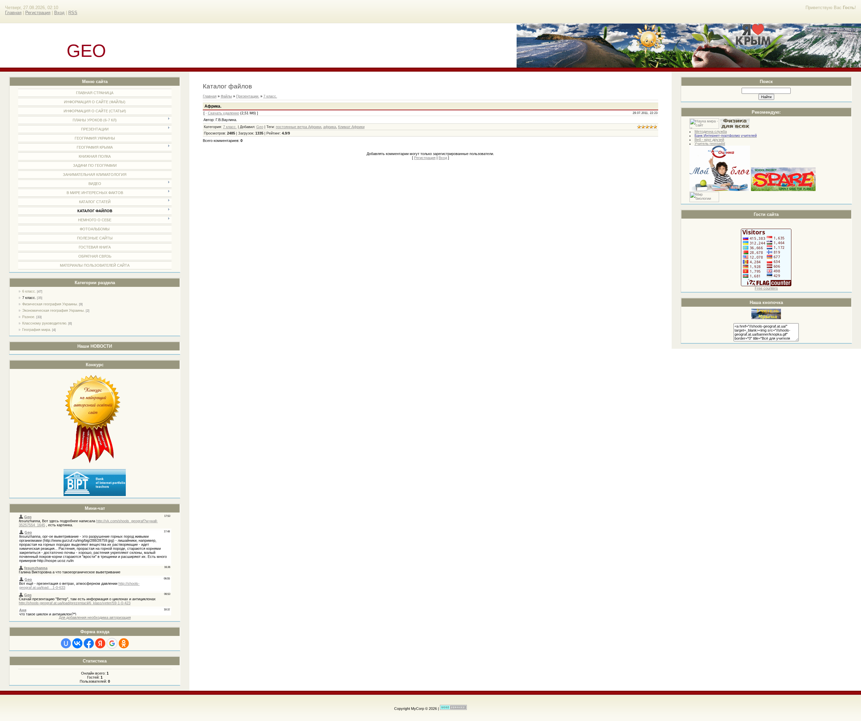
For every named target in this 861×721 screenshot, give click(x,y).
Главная (13, 12)
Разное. (28, 317)
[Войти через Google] (112, 643)
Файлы (226, 96)
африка (329, 127)
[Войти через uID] (66, 643)
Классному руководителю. (44, 323)
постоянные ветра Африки (298, 127)
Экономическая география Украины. (53, 310)
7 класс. (29, 298)
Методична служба (711, 131)
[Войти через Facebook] (89, 643)
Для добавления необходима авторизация (95, 617)
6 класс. (29, 291)
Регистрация (37, 12)
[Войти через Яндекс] (100, 643)
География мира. (36, 330)
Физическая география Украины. (50, 304)
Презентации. (247, 96)
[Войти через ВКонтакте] (77, 643)
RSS (72, 12)
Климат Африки (351, 127)
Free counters (766, 288)
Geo (259, 127)
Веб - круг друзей (709, 140)
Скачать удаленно (223, 113)
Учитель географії (710, 144)
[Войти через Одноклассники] (124, 643)
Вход (59, 12)
